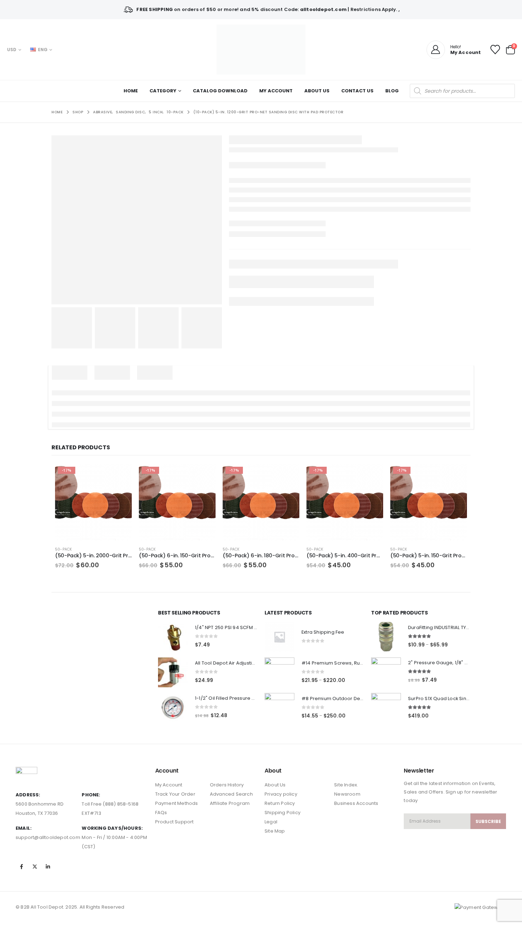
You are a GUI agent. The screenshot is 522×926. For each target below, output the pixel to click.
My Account (276, 90)
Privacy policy (281, 794)
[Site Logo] (261, 50)
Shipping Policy (282, 812)
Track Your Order (175, 794)
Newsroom (347, 794)
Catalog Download (220, 90)
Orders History (227, 784)
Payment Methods (176, 803)
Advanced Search (231, 794)
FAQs (161, 812)
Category (162, 90)
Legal (271, 821)
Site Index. (346, 784)
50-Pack (63, 549)
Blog (392, 90)
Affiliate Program (230, 803)
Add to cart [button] (120, 475)
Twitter (34, 866)
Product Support (174, 821)
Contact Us (357, 90)
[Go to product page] (173, 637)
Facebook (21, 866)
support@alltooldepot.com (48, 837)
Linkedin (48, 866)
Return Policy (280, 803)
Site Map (275, 831)
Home (131, 90)
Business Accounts (356, 803)
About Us (317, 90)
